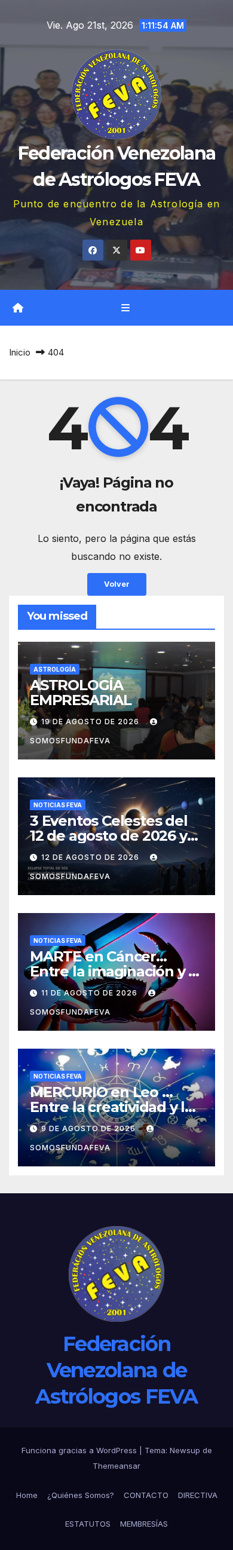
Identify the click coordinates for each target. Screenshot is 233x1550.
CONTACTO (146, 1495)
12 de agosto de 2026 (91, 857)
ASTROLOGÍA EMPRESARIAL (80, 692)
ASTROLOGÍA (54, 669)
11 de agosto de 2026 (90, 992)
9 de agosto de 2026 (89, 1128)
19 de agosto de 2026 (91, 721)
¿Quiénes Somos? (80, 1495)
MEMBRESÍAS (144, 1523)
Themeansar (116, 1466)
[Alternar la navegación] (125, 308)
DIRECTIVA (197, 1495)
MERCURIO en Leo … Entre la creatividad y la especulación (111, 1107)
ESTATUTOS (88, 1523)
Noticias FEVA (57, 804)
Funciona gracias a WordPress (80, 1450)
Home (27, 1495)
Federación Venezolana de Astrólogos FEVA (116, 1370)
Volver (117, 584)
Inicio (19, 352)
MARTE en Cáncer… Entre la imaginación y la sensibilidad (115, 971)
